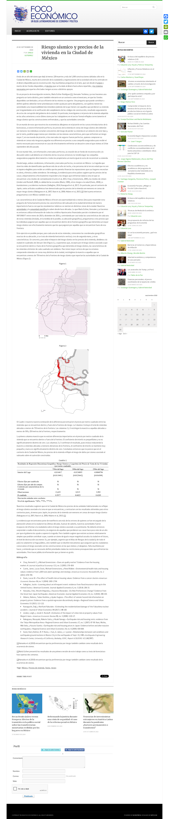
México (25, 668)
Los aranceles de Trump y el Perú (141, 269)
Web (15, 781)
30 (120, 329)
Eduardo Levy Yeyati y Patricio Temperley (137, 65)
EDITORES (50, 31)
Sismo (47, 668)
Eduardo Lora (136, 216)
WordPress (137, 815)
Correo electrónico (17, 777)
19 (137, 319)
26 (137, 324)
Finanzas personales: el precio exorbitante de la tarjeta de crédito (142, 280)
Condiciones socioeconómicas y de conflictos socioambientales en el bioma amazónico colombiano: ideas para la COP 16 (142, 149)
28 (149, 324)
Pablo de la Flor (137, 275)
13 (143, 314)
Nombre (16, 771)
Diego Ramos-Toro (128, 102)
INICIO (18, 31)
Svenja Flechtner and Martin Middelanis (136, 119)
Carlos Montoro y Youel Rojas (132, 77)
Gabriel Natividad (127, 241)
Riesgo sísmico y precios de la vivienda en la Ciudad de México (72, 52)
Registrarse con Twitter (51, 749)
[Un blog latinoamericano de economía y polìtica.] (45, 13)
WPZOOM (154, 815)
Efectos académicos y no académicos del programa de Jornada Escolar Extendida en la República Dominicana (140, 169)
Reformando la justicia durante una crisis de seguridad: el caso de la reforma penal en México (62, 719)
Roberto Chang (127, 194)
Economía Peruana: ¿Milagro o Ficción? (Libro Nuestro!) (139, 187)
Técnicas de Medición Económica (141, 210)
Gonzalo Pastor (127, 131)
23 (120, 324)
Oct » (125, 333)
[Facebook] (165, 16)
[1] (72, 94)
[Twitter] (165, 21)
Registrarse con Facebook (74, 749)
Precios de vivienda (36, 668)
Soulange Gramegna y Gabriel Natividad (136, 89)
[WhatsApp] (165, 37)
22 (154, 319)
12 (137, 314)
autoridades (22, 209)
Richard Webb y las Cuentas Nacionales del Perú (138, 124)
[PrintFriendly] (165, 27)
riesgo (53, 668)
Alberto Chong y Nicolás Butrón (133, 253)
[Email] (165, 32)
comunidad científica (38, 209)
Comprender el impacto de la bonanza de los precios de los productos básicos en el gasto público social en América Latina (140, 110)
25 (132, 324)
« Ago (120, 333)
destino (49, 86)
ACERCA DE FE (33, 31)
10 (126, 314)
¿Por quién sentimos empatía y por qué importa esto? (141, 94)
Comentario (17, 758)
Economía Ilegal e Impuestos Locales (142, 136)
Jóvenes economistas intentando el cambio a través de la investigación (142, 82)
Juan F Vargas (136, 141)
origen (99, 83)
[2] (82, 191)
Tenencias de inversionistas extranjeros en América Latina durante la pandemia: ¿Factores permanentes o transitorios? (98, 722)
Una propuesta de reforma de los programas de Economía (141, 221)
